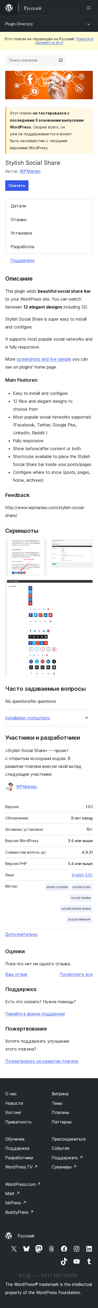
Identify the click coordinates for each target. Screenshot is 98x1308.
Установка (21, 233)
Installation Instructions (27, 717)
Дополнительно (21, 934)
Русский (26, 1236)
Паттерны (62, 1122)
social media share (76, 909)
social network (79, 919)
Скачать (17, 185)
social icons (81, 887)
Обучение (15, 1139)
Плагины (60, 1112)
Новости (14, 1103)
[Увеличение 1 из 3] (40, 546)
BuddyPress (19, 1212)
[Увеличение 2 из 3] (85, 546)
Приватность (18, 1122)
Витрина (60, 1093)
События (60, 1148)
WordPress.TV (21, 1167)
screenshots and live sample (44, 359)
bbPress (15, 1202)
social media (81, 898)
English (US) (82, 875)
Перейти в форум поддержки (35, 1013)
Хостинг (13, 1112)
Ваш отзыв (16, 974)
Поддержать (67, 1157)
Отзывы (18, 219)
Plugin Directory (19, 24)
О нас (11, 1093)
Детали (18, 205)
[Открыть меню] (89, 8)
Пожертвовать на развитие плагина (41, 1061)
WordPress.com (23, 1184)
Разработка (22, 246)
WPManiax (30, 171)
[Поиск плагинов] (60, 60)
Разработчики (19, 1157)
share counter (57, 887)
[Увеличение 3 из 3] (85, 586)
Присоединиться (68, 1139)
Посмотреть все (76, 974)
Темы (57, 1103)
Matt (12, 1193)
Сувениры (64, 1167)
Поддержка (22, 260)
